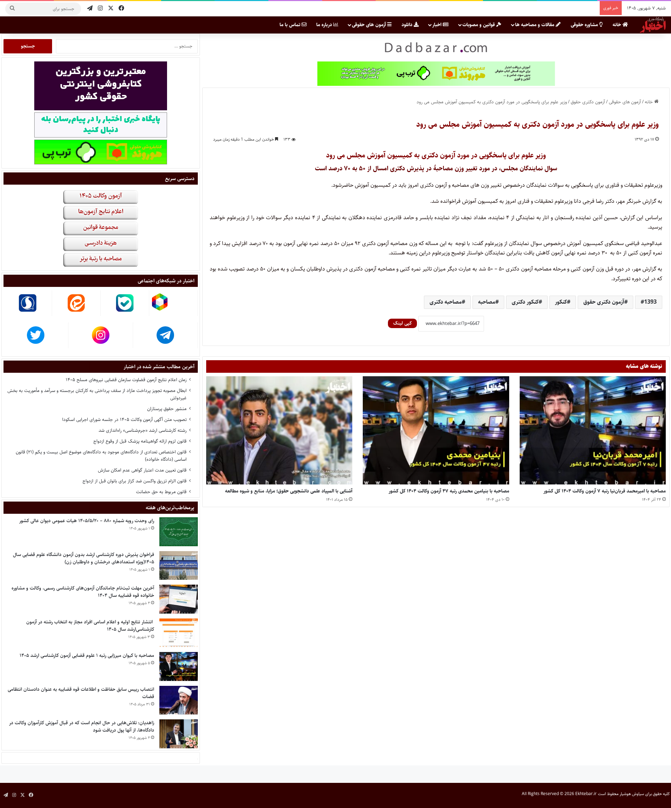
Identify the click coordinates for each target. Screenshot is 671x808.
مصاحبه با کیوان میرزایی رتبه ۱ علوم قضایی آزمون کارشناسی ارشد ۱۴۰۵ (87, 655)
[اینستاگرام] (100, 8)
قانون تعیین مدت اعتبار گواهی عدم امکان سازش (142, 470)
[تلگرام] (90, 8)
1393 (650, 302)
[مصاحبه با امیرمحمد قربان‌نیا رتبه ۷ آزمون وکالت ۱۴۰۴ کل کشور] (593, 430)
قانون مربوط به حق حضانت (161, 492)
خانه (617, 25)
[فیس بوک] (121, 8)
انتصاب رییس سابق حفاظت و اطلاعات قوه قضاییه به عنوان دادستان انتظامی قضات (81, 692)
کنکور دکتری (525, 302)
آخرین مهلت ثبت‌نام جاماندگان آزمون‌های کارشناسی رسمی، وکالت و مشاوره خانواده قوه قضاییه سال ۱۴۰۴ (83, 591)
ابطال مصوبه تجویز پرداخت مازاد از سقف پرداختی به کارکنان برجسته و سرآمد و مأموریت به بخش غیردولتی (97, 394)
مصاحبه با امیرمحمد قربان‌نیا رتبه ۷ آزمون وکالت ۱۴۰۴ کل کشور (604, 491)
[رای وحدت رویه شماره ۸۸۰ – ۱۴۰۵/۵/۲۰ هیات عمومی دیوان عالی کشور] (178, 531)
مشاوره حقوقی (585, 25)
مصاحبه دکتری (446, 302)
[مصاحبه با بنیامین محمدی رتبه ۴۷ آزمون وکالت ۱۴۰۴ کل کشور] (436, 430)
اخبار (437, 25)
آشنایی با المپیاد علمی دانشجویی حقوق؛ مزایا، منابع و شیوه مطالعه (288, 491)
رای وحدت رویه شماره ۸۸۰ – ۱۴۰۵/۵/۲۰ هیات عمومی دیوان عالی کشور (86, 521)
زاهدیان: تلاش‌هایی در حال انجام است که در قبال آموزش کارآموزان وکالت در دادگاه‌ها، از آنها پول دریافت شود (81, 726)
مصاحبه (486, 302)
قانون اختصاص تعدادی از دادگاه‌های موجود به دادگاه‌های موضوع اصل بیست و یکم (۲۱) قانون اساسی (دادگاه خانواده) (101, 455)
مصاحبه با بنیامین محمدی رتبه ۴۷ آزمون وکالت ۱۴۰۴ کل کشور (449, 491)
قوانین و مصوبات (479, 25)
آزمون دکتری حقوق (588, 102)
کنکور (561, 302)
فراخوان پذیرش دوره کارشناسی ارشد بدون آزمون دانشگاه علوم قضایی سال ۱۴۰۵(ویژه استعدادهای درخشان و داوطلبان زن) (83, 558)
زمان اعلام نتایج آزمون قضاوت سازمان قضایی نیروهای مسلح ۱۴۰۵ (126, 380)
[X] (111, 8)
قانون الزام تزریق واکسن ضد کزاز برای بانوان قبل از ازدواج (134, 481)
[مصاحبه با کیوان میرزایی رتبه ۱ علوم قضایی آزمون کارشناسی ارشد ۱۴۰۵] (178, 666)
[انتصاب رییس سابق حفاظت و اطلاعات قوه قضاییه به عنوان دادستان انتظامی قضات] (178, 700)
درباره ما (324, 25)
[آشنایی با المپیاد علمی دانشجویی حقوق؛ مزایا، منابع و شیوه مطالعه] (279, 430)
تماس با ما (291, 25)
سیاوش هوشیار (632, 794)
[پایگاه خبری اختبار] (653, 25)
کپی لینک (402, 323)
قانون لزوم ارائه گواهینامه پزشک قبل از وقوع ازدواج (140, 441)
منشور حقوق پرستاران (167, 409)
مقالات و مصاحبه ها (535, 25)
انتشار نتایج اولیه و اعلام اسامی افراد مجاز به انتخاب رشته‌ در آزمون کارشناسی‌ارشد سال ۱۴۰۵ (90, 625)
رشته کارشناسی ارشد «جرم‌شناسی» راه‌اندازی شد (143, 430)
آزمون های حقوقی (369, 25)
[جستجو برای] (12, 8)
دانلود (408, 25)
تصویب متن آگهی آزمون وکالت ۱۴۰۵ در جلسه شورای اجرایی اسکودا (124, 419)
